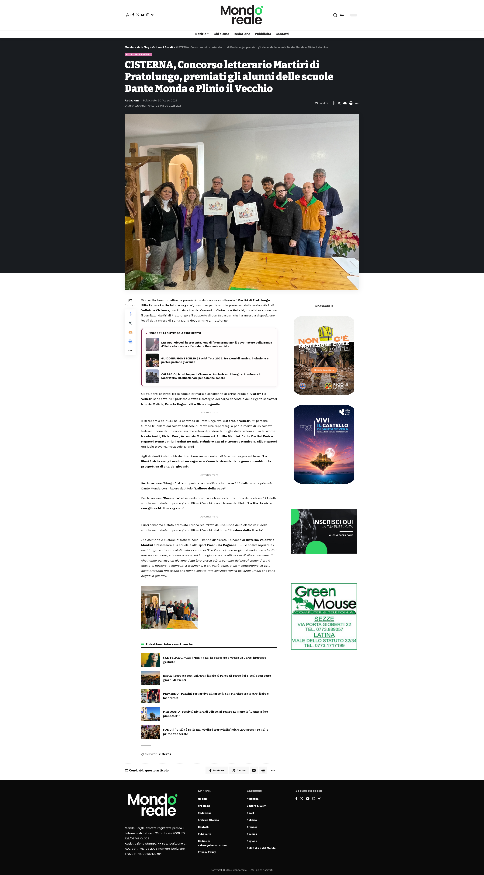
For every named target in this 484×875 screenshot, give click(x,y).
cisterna (165, 754)
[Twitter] (137, 14)
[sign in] (128, 15)
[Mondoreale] (242, 15)
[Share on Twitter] (339, 103)
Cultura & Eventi (138, 54)
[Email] (344, 103)
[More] (356, 103)
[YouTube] (142, 14)
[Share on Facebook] (333, 103)
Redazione (132, 100)
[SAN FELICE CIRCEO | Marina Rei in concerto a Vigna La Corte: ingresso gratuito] (150, 660)
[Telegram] (152, 14)
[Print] (350, 103)
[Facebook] (133, 14)
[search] (335, 15)
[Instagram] (147, 14)
